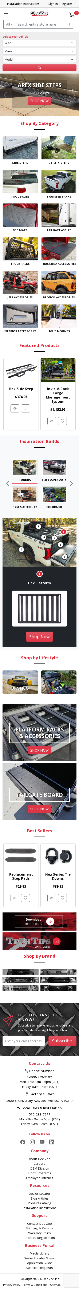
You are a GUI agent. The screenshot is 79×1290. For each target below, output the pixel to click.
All (8, 24)
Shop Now (39, 636)
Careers (39, 1163)
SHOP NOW (39, 100)
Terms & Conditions (35, 1285)
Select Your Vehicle (15, 36)
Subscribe (62, 1041)
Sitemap (55, 1285)
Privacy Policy (11, 1285)
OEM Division (39, 1168)
